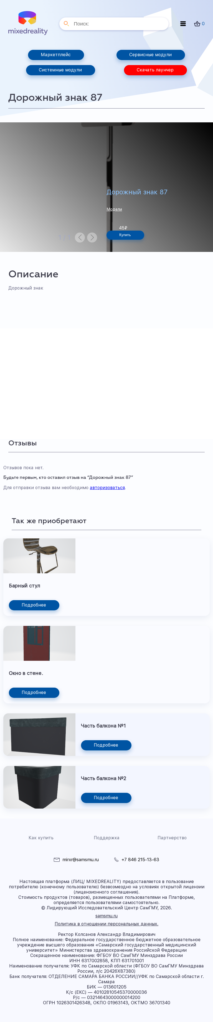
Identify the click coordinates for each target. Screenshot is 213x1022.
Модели (114, 209)
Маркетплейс (56, 54)
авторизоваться (107, 487)
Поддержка (107, 837)
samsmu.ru (106, 915)
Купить (125, 235)
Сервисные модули (150, 54)
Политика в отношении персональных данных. (106, 923)
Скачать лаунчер (155, 70)
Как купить (41, 837)
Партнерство (172, 837)
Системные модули (60, 70)
